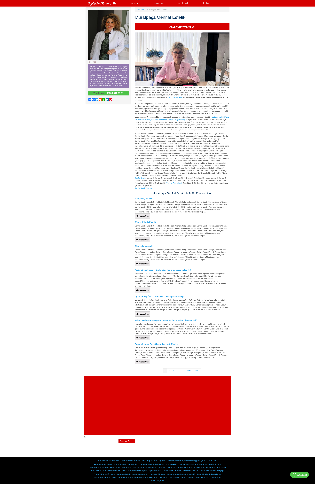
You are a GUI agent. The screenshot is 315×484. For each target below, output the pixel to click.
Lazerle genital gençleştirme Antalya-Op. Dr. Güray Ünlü (158, 464)
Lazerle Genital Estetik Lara (172, 471)
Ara (85, 437)
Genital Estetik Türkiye (143, 188)
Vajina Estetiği (126, 467)
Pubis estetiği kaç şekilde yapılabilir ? (154, 461)
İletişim (206, 3)
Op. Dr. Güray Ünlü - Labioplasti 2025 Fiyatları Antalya (159, 296)
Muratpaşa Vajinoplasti (157, 474)
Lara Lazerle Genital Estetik (188, 464)
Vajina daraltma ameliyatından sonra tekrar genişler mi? (129, 474)
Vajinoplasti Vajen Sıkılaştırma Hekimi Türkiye (104, 467)
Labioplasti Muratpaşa (190, 471)
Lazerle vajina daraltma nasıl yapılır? (134, 471)
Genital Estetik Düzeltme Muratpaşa (212, 471)
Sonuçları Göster (126, 441)
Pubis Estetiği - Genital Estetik (211, 477)
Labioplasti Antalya (193, 477)
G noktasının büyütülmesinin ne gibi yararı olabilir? (151, 477)
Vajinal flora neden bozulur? (130, 461)
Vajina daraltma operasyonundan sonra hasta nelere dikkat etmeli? (166, 320)
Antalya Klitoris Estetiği (101, 474)
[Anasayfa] (102, 3)
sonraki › (189, 370)
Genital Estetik (140, 178)
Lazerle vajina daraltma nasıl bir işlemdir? (181, 474)
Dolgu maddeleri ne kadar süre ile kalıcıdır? (105, 471)
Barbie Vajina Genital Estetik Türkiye (209, 474)
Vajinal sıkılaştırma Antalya (103, 464)
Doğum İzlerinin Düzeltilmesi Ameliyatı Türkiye (156, 344)
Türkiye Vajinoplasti (144, 198)
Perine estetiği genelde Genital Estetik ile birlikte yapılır (186, 467)
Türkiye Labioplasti (143, 246)
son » (197, 370)
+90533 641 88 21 (114, 93)
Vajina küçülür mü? (155, 471)
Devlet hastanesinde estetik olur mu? (126, 464)
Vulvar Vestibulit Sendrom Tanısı (108, 461)
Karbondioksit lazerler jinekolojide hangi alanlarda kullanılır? (163, 269)
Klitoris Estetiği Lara (157, 481)
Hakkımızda (158, 3)
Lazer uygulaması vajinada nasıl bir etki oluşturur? (149, 467)
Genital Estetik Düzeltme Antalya (210, 464)
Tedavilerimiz (183, 3)
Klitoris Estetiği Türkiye (177, 477)
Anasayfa (135, 3)
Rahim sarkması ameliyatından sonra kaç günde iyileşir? (187, 461)
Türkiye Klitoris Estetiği (145, 222)
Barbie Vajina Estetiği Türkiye (216, 467)
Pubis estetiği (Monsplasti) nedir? (105, 477)
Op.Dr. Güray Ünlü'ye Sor (182, 26)
